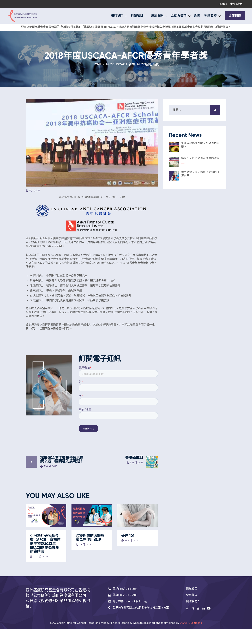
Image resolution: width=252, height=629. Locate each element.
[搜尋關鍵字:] (194, 110)
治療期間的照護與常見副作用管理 (90, 538)
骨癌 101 (127, 536)
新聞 (156, 64)
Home (97, 64)
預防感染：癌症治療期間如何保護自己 (200, 174)
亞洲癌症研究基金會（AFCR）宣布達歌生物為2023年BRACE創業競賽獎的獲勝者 (45, 544)
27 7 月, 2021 (131, 540)
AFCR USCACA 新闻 (120, 64)
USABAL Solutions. (191, 623)
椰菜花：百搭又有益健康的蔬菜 (200, 158)
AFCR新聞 (144, 64)
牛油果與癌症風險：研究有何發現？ (200, 145)
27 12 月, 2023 (40, 556)
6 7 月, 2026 (85, 545)
